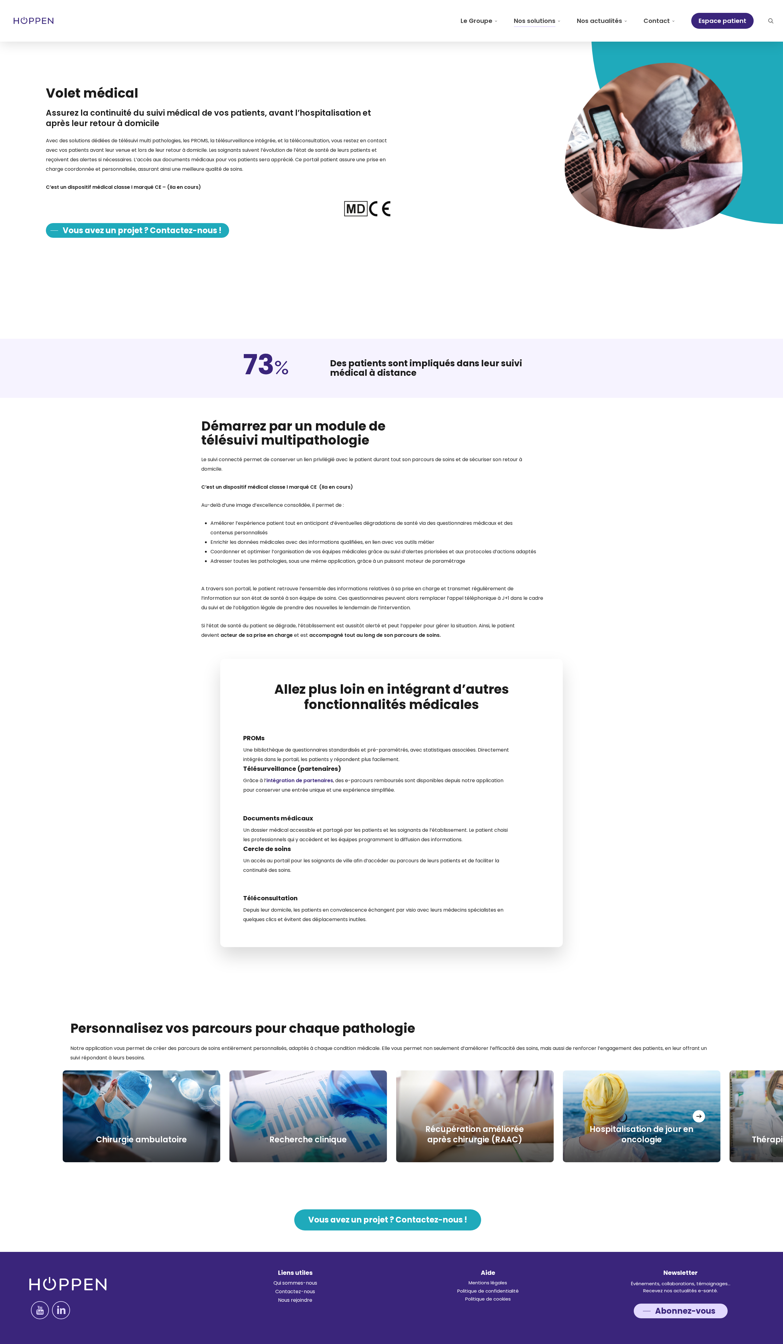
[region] (391, 1116)
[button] (137, 230)
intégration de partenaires (299, 780)
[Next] (699, 1116)
